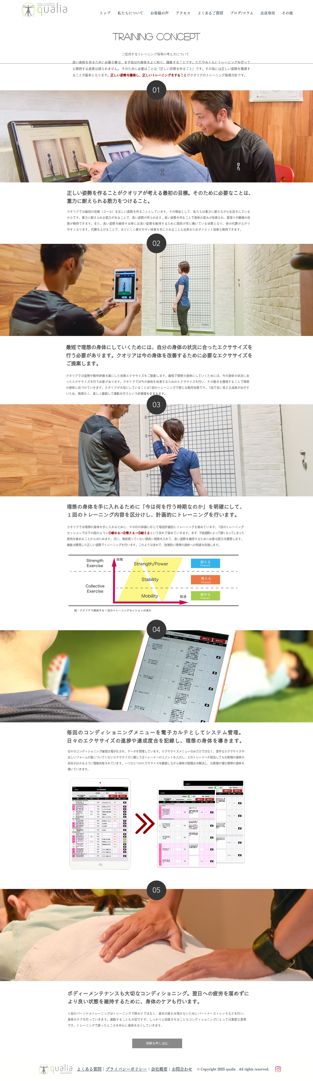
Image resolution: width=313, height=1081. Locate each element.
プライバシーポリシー (126, 1069)
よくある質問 (89, 1069)
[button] (130, 13)
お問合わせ (182, 1069)
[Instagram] (278, 1069)
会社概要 (159, 1069)
